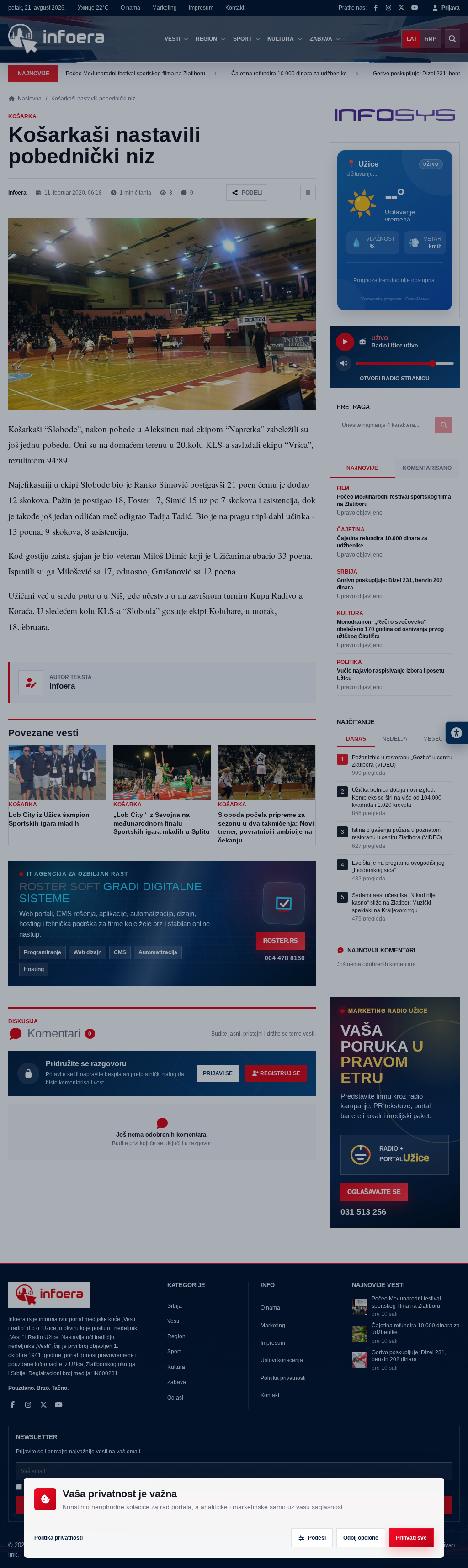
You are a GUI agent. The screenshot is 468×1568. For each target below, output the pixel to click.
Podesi (317, 1538)
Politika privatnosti (58, 1538)
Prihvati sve (411, 1538)
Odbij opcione (360, 1538)
